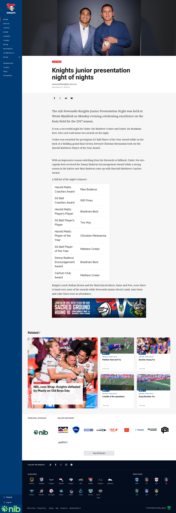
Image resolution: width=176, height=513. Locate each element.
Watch (6, 24)
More (5, 57)
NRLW (5, 44)
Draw (5, 32)
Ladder (6, 36)
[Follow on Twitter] (61, 465)
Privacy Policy (41, 508)
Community (8, 53)
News (5, 19)
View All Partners (99, 453)
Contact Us (63, 508)
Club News (57, 62)
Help (57, 508)
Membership (8, 63)
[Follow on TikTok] (50, 465)
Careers (51, 508)
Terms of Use (31, 508)
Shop (5, 71)
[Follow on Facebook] (56, 465)
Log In (9, 502)
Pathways (8, 49)
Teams (6, 40)
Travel (6, 28)
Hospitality (7, 75)
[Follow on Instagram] (66, 465)
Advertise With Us (75, 508)
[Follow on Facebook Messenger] (71, 465)
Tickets (6, 67)
